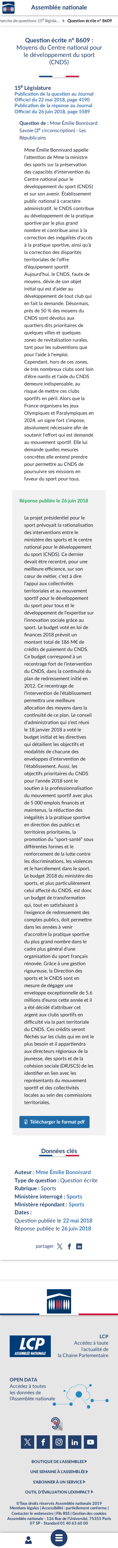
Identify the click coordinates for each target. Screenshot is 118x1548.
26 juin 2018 (76, 1228)
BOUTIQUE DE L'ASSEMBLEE (57, 1462)
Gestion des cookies (89, 1513)
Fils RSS (63, 1513)
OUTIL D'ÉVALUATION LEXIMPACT (57, 1492)
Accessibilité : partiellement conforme (74, 1508)
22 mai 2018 (77, 1220)
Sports (74, 1196)
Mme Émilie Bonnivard (63, 1172)
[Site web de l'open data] (59, 1389)
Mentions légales (24, 1508)
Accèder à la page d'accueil (8, 8)
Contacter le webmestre (32, 1513)
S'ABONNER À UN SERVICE (57, 1482)
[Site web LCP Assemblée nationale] (59, 1346)
